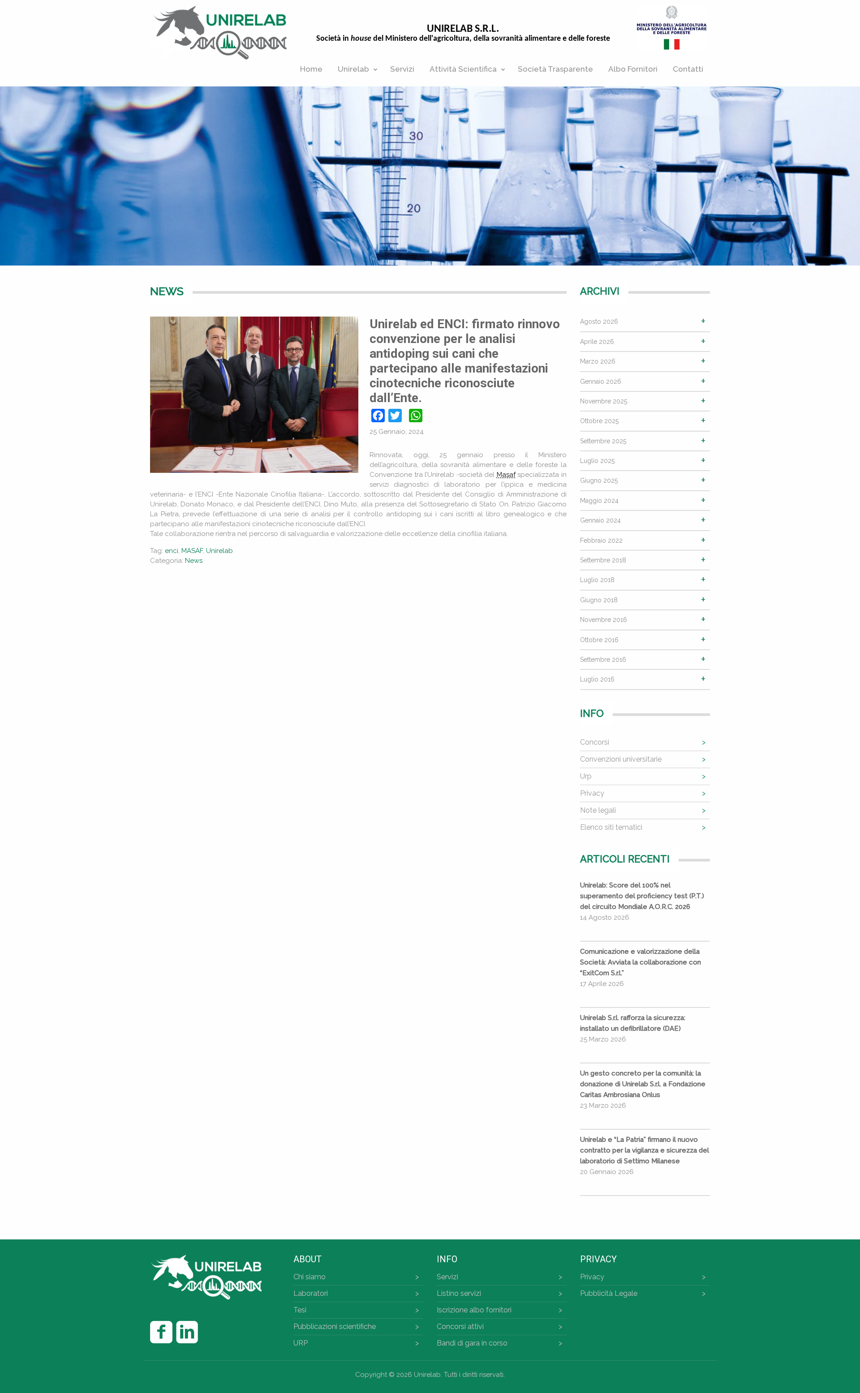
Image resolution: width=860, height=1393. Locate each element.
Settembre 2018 (603, 560)
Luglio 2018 (597, 579)
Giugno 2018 (599, 600)
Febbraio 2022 (601, 540)
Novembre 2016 (603, 619)
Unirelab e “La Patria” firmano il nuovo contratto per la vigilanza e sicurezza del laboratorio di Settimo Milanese (644, 1150)
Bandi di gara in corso (472, 1343)
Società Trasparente (555, 68)
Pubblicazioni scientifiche (334, 1326)
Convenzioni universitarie (621, 759)
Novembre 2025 (603, 401)
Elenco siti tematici (611, 827)
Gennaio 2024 (600, 520)
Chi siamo (309, 1277)
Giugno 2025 (599, 480)
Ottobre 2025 (599, 420)
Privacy (592, 793)
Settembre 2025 (603, 441)
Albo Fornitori (633, 68)
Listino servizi (459, 1293)
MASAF (192, 551)
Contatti (688, 68)
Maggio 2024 (599, 500)
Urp (586, 776)
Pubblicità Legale (608, 1293)
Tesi (299, 1310)
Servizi (402, 68)
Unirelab (353, 68)
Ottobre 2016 (599, 639)
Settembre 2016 (603, 659)
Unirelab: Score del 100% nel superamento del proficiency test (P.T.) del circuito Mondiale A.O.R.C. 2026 (642, 896)
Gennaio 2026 (600, 381)
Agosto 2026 (599, 321)
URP (300, 1343)
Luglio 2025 (597, 460)
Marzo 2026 (597, 361)
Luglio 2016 (597, 679)
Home (311, 68)
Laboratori (310, 1293)
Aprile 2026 (597, 341)
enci (171, 551)
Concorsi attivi (460, 1326)
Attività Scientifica (463, 68)
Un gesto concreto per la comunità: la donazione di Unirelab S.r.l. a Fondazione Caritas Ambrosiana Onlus (642, 1084)
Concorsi (594, 742)
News (193, 561)
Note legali (598, 810)
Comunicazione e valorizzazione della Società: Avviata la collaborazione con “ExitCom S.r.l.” (640, 962)
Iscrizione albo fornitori (474, 1310)
